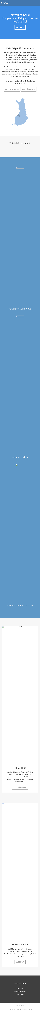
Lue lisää (20, 962)
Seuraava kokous (21, 1005)
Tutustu (20, 27)
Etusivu (20, 989)
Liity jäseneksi (28, 89)
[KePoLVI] (5, 3)
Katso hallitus (12, 89)
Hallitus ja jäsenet (20, 992)
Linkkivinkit (20, 994)
